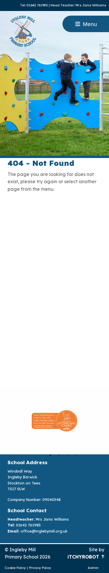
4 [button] (76, 455)
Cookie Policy (15, 568)
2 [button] (59, 455)
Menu (89, 24)
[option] (54, 421)
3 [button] (68, 455)
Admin (93, 568)
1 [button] (50, 455)
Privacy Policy (40, 568)
